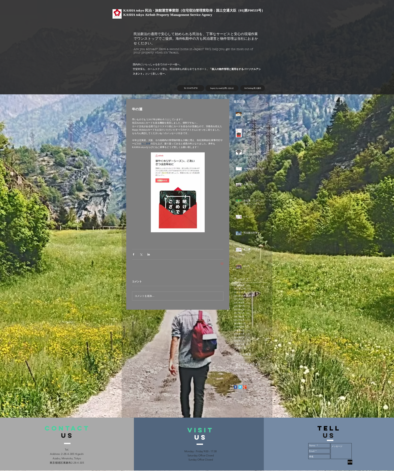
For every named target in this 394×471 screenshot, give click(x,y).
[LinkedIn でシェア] (148, 254)
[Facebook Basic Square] (235, 387)
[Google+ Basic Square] (245, 387)
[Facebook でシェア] (133, 254)
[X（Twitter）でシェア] (141, 254)
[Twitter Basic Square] (240, 387)
